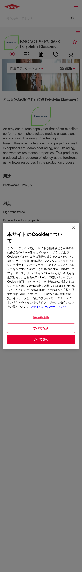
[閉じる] (73, 227)
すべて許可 (41, 339)
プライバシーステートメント (48, 306)
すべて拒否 (41, 328)
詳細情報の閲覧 (41, 317)
